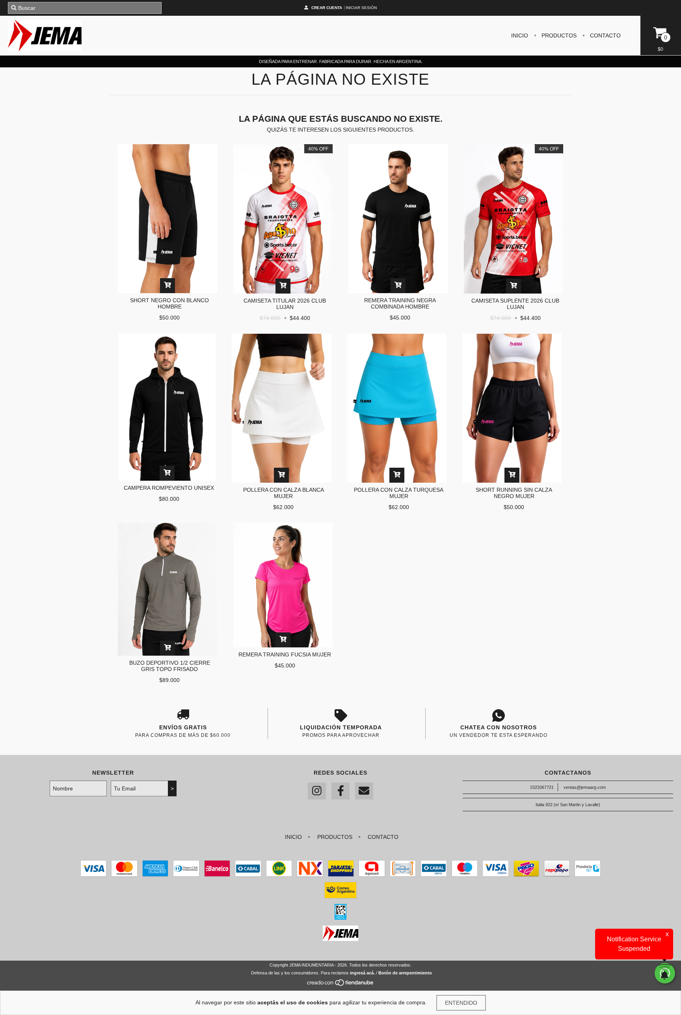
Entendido (461, 1003)
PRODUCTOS (558, 35)
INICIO (519, 35)
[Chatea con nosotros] (498, 715)
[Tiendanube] (340, 984)
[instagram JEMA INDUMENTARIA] (317, 791)
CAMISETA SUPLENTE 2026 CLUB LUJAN (515, 303)
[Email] (364, 791)
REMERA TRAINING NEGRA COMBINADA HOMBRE (400, 303)
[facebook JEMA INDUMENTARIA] (340, 791)
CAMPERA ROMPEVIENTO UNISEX (169, 488)
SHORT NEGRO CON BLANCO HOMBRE (169, 303)
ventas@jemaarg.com (585, 787)
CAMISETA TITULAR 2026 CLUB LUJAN (285, 303)
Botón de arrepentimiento (405, 972)
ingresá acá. (362, 972)
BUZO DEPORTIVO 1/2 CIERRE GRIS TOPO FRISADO (169, 666)
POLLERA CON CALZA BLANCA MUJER (283, 493)
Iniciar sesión (361, 8)
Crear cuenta (326, 8)
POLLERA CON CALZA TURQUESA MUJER (398, 493)
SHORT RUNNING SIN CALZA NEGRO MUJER (514, 493)
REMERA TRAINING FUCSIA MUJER (284, 654)
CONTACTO (604, 35)
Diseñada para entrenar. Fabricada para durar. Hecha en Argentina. (340, 61)
